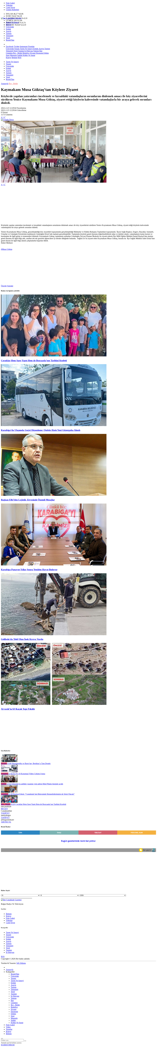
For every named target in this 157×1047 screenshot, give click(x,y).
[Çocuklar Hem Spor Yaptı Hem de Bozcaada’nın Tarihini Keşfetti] (53, 356)
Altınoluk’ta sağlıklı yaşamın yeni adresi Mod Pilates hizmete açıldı (34, 784)
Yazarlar (9, 1029)
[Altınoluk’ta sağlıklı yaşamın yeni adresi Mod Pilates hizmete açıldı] (9, 782)
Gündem (9, 53)
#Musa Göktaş (6, 249)
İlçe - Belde (17, 53)
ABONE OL (6, 822)
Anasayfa (4, 84)
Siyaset (32, 53)
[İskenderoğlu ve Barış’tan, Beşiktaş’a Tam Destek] (9, 761)
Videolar (9, 5)
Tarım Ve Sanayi (12, 22)
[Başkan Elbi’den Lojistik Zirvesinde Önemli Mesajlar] (53, 495)
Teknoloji (9, 36)
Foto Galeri (10, 3)
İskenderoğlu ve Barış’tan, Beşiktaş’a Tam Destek (29, 763)
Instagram (24, 46)
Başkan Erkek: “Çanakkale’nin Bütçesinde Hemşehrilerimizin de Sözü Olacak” (41, 794)
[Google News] (7, 120)
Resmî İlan (10, 40)
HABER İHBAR (8, 1045)
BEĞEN (4, 809)
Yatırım (36, 51)
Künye (8, 57)
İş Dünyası (28, 51)
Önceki (4, 286)
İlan (40, 51)
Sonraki (10, 286)
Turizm (8, 33)
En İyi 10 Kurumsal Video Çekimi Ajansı (26, 774)
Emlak (8, 29)
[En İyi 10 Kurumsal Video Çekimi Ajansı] (9, 771)
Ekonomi (39, 53)
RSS (19, 57)
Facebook (9, 46)
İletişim (14, 57)
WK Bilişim (21, 963)
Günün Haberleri (12, 10)
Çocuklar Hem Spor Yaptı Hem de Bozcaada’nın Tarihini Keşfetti (34, 360)
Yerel (8, 38)
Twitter (17, 46)
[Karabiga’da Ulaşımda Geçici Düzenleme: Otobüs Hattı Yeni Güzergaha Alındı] (53, 425)
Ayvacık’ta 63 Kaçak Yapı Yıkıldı (18, 709)
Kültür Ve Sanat (28, 55)
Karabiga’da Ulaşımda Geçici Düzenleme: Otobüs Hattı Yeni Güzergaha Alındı (40, 430)
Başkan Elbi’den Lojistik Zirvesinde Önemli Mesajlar (28, 500)
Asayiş (8, 31)
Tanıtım (21, 51)
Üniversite (10, 27)
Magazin (13, 55)
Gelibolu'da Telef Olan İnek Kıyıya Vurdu (22, 639)
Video (8, 1027)
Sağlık (19, 55)
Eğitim (46, 53)
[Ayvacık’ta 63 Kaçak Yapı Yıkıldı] (53, 704)
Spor (8, 55)
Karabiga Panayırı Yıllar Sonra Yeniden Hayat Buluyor (29, 569)
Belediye (25, 53)
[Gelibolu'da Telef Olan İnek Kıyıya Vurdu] (53, 634)
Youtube (31, 46)
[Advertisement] (74, 205)
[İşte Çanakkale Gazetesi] (11, 18)
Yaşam (8, 25)
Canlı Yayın (10, 7)
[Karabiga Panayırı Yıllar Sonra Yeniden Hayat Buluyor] (53, 565)
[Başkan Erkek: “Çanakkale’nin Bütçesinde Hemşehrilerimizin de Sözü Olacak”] (9, 792)
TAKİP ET (5, 813)
